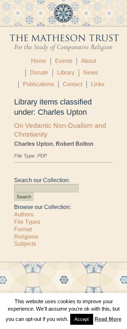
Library (65, 73)
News (90, 73)
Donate (39, 73)
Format (23, 229)
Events (63, 61)
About (88, 61)
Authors (24, 214)
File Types (27, 222)
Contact (72, 84)
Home (38, 61)
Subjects (25, 244)
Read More (108, 319)
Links (97, 84)
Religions (26, 237)
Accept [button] (81, 319)
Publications (38, 84)
